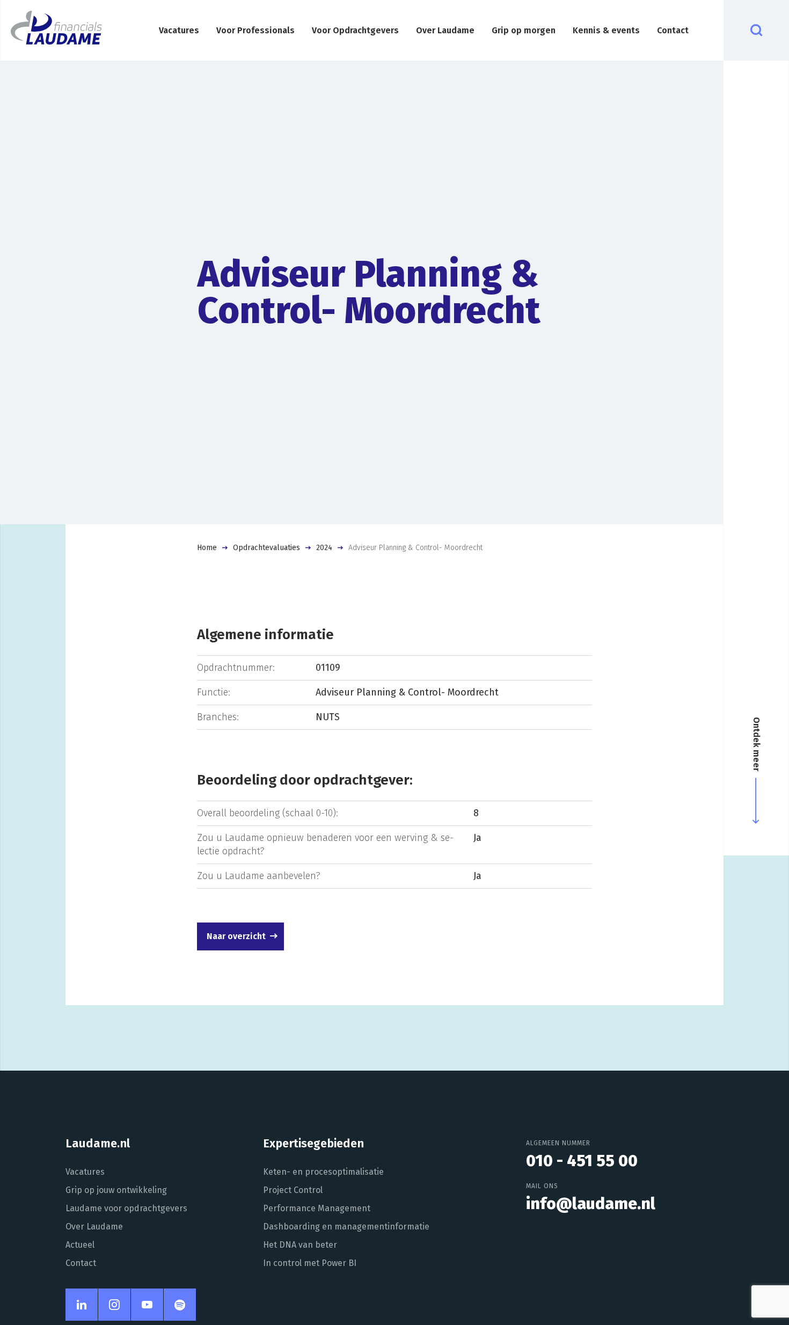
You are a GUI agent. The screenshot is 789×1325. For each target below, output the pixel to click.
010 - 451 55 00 (582, 1160)
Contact (673, 30)
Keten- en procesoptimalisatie (323, 1172)
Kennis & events (606, 30)
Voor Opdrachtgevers (355, 30)
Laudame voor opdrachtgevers (126, 1208)
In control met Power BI (309, 1263)
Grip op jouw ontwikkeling (116, 1190)
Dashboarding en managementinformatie (346, 1226)
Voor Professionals (255, 30)
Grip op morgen (524, 30)
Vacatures (179, 30)
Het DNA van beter (300, 1245)
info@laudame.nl (590, 1203)
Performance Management (316, 1208)
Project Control (293, 1190)
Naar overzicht (236, 936)
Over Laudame (445, 30)
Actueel (79, 1245)
